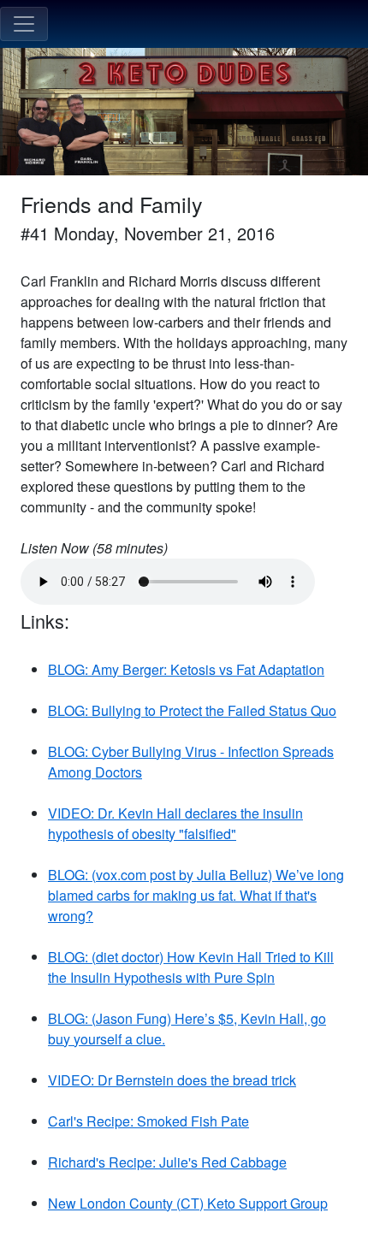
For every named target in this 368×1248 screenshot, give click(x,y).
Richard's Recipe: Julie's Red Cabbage (167, 1162)
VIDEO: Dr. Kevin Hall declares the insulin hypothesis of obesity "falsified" (175, 823)
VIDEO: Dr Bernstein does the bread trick (172, 1080)
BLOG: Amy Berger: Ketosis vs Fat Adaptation (186, 669)
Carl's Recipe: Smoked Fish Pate (148, 1121)
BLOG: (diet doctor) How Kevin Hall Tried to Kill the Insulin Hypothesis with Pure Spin (191, 967)
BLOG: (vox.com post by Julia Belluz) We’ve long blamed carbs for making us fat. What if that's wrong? (196, 895)
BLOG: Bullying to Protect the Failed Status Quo (192, 710)
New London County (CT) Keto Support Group (188, 1203)
